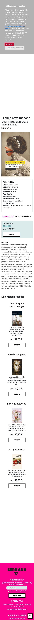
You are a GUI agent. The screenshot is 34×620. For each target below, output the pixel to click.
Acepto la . (18, 591)
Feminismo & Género (23, 205)
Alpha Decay (13, 185)
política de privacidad (20, 591)
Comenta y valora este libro (22, 216)
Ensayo (12, 205)
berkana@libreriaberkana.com (17, 609)
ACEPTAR (9, 44)
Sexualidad (6, 208)
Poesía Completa (16, 354)
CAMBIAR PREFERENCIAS (14, 48)
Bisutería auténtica (16, 403)
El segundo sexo (16, 449)
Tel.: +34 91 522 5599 (17, 607)
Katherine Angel (6, 128)
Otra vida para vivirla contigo (17, 305)
